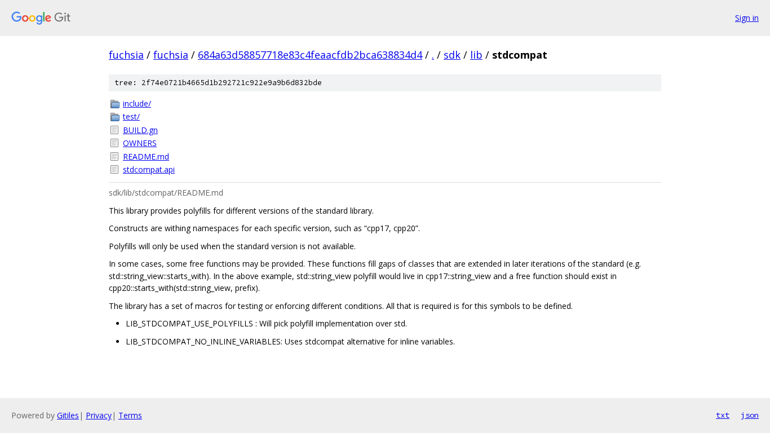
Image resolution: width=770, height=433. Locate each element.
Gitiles (68, 415)
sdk (452, 54)
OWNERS (140, 143)
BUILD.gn (140, 130)
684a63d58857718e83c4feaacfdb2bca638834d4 (310, 54)
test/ (131, 116)
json (750, 415)
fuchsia (126, 54)
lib (476, 54)
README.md (146, 156)
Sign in (747, 17)
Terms (130, 415)
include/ (137, 103)
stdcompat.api (149, 169)
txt (722, 415)
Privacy (99, 415)
